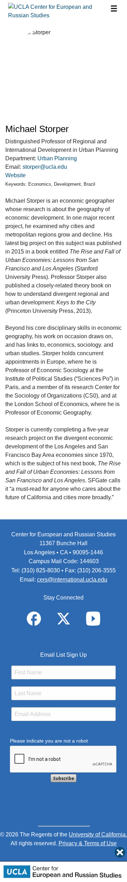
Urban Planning (57, 158)
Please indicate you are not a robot (49, 741)
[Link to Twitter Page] (63, 618)
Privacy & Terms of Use (88, 843)
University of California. (98, 835)
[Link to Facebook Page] (34, 618)
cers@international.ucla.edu (72, 580)
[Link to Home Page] (58, 11)
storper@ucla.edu (45, 167)
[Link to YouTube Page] (93, 618)
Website (15, 175)
